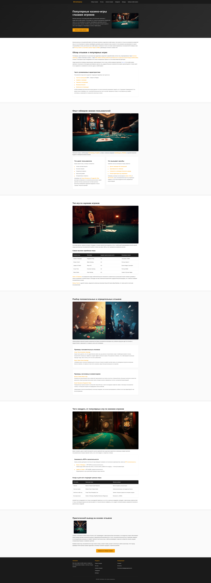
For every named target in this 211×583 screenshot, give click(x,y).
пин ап (123, 62)
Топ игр (101, 2)
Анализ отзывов (109, 2)
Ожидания (117, 2)
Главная (119, 563)
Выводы (124, 2)
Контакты (119, 565)
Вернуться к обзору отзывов (105, 550)
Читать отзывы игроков (81, 30)
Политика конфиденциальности (124, 568)
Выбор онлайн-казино (133, 2)
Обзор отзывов (94, 2)
